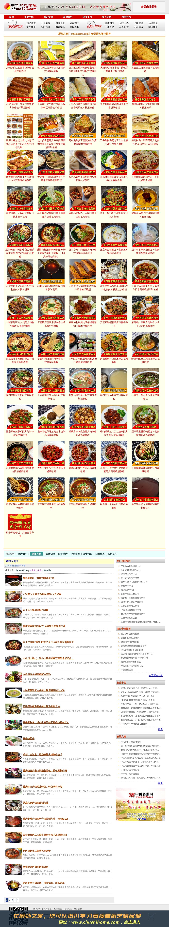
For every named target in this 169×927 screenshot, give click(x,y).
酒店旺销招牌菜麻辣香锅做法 (114, 324)
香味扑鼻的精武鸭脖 (130, 638)
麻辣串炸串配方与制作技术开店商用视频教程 (145, 324)
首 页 (11, 17)
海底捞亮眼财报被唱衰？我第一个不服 (138, 700)
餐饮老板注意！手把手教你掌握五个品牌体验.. (141, 720)
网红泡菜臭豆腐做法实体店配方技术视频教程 (83, 142)
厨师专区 (15, 25)
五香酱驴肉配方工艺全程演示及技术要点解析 (114, 142)
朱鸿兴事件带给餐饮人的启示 (134, 724)
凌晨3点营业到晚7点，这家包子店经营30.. (139, 688)
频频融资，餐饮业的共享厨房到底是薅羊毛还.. (141, 708)
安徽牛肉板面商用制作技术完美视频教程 (51, 361)
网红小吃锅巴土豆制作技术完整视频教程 (83, 215)
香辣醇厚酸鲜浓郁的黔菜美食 (134, 646)
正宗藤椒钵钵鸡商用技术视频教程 (145, 470)
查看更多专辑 (156, 675)
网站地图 (68, 908)
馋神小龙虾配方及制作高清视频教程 (51, 470)
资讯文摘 (48, 17)
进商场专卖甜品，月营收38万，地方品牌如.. (140, 712)
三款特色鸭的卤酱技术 (131, 566)
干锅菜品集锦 (127, 670)
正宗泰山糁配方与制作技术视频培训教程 (114, 251)
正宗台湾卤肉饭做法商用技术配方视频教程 (114, 179)
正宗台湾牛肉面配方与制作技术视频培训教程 (83, 251)
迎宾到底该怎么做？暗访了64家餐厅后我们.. (140, 692)
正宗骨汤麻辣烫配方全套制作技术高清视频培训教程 (145, 288)
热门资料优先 (22, 570)
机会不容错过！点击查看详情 (20, 534)
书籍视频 (60, 27)
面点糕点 (138, 27)
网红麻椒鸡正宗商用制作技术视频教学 (145, 106)
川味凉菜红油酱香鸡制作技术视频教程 (20, 69)
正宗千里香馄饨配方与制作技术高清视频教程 (145, 433)
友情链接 (58, 908)
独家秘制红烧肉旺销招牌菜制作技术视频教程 (83, 324)
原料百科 (74, 27)
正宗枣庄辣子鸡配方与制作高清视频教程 (20, 433)
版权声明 (37, 908)
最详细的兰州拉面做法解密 (133, 614)
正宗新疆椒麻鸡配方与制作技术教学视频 (145, 179)
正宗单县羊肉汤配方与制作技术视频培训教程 (145, 251)
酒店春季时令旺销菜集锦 (132, 650)
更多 (160, 729)
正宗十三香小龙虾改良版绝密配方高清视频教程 (114, 470)
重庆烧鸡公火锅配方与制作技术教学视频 (20, 215)
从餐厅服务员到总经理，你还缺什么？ (138, 696)
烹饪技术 (31, 27)
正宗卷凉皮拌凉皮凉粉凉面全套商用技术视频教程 (83, 106)
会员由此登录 (149, 6)
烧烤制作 (109, 23)
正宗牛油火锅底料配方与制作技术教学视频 (83, 288)
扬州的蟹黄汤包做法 (130, 594)
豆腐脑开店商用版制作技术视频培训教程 (51, 324)
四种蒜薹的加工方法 (130, 606)
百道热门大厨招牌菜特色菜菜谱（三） (138, 654)
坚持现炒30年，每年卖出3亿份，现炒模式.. (140, 704)
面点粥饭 (45, 23)
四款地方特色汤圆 (129, 618)
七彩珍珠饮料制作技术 (131, 610)
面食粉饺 (124, 27)
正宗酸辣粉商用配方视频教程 (83, 506)
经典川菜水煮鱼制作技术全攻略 (135, 658)
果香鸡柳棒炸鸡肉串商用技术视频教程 (114, 106)
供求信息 (126, 17)
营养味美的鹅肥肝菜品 (131, 662)
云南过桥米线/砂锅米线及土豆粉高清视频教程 (82, 361)
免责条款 (47, 908)
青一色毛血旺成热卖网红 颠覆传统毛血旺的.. (140, 746)
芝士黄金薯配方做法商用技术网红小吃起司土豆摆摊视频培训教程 (51, 144)
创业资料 (87, 17)
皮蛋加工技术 (127, 586)
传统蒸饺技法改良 (129, 590)
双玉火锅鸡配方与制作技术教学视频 (114, 215)
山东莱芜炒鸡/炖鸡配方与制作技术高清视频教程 (20, 324)
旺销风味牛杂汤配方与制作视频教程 (83, 397)
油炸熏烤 (153, 23)
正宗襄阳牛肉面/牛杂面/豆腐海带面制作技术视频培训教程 (19, 253)
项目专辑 (106, 17)
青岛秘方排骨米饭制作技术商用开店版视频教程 (51, 179)
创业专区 (94, 25)
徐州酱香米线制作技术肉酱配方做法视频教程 (51, 215)
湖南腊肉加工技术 (129, 574)
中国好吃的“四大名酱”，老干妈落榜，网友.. (140, 762)
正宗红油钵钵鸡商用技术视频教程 (20, 506)
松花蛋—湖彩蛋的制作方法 (133, 598)
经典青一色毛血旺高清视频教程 (114, 506)
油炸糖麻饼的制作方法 (131, 570)
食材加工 (74, 23)
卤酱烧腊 (138, 23)
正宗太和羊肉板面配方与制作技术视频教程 (20, 361)
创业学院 (29, 17)
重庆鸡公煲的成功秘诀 (131, 742)
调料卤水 (60, 23)
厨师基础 (45, 27)
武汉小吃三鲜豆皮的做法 (132, 602)
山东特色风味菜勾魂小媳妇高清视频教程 (51, 433)
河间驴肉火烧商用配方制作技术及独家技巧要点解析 (145, 142)
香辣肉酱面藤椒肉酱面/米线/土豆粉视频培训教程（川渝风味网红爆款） (51, 253)
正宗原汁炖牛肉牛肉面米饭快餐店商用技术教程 (51, 106)
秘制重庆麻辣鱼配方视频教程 (20, 397)
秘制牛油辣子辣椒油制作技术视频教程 (145, 215)
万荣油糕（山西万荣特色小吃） (135, 582)
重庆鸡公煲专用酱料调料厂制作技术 (145, 506)
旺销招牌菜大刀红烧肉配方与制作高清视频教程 (114, 433)
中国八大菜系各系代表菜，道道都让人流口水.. (141, 758)
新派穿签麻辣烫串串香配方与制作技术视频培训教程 (114, 288)
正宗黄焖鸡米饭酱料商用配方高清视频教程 (20, 470)
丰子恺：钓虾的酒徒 (130, 774)
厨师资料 (67, 17)
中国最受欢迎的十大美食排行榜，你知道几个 (141, 766)
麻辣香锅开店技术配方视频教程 (114, 361)
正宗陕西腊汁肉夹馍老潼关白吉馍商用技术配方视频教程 (83, 71)
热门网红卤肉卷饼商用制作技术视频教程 (51, 69)
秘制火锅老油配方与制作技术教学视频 (51, 288)
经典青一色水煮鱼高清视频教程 (145, 397)
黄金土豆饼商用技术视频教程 (145, 69)
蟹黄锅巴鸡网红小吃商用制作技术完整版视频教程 (20, 179)
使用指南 (78, 908)
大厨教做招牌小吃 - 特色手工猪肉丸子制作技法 (114, 69)
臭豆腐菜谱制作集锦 (130, 634)
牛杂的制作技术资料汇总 (132, 666)
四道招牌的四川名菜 (130, 770)
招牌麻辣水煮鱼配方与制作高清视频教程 (83, 433)
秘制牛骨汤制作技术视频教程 (114, 397)
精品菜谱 (31, 23)
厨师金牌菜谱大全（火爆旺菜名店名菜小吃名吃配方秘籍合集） (20, 144)
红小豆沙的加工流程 (130, 578)
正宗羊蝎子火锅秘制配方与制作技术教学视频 (20, 288)
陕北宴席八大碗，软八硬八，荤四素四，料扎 (141, 777)
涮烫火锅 (124, 23)
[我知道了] (152, 918)
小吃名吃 (109, 27)
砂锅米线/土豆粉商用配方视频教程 (145, 361)
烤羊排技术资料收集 (130, 642)
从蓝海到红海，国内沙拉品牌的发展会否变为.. (141, 716)
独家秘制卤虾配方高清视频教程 (83, 470)
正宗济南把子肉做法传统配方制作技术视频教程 (20, 106)
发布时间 (47, 570)
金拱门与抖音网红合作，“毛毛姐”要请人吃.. (140, 750)
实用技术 (153, 27)
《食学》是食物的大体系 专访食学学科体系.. (140, 754)
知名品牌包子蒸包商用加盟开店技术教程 (83, 179)
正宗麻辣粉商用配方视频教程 (51, 506)
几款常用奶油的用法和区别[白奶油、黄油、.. (140, 622)
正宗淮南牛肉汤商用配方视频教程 (51, 397)
